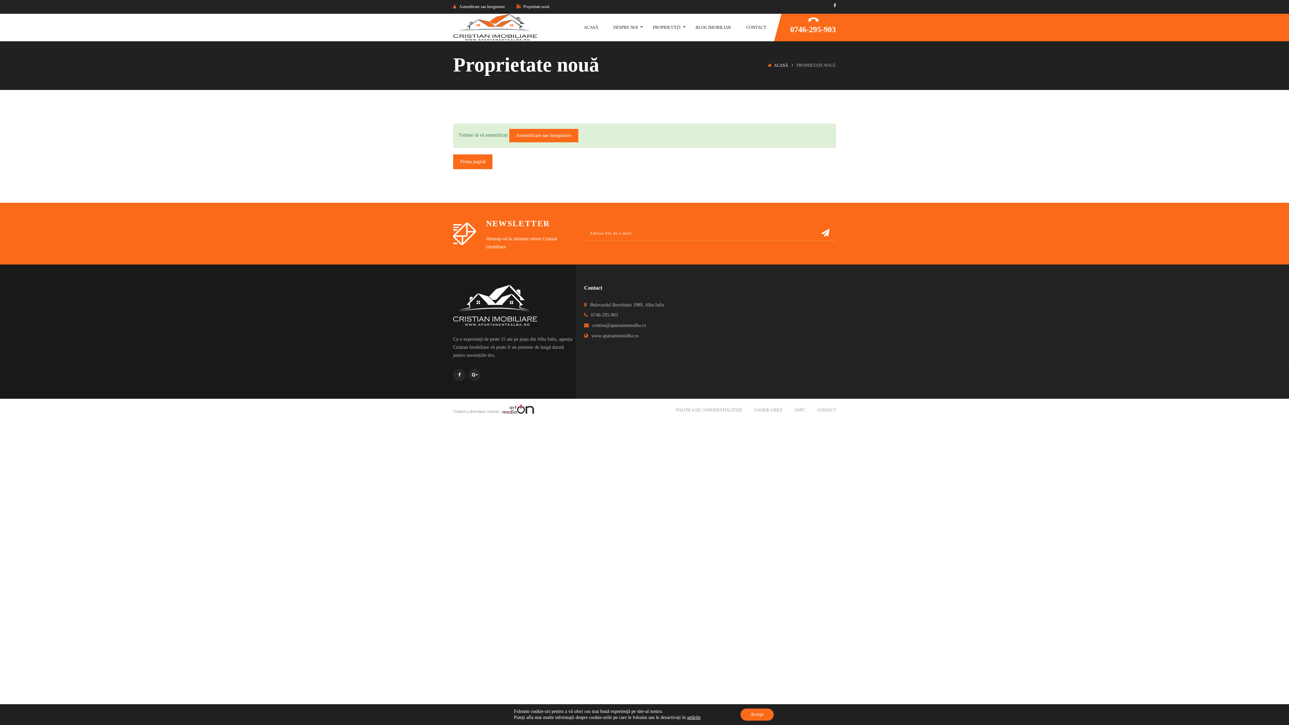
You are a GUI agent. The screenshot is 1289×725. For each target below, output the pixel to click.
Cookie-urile (768, 410)
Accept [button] (757, 714)
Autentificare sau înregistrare (543, 135)
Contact (826, 410)
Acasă (781, 65)
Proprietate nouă (535, 6)
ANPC (799, 410)
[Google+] (475, 375)
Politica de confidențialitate (709, 410)
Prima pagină (472, 161)
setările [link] (694, 717)
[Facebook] (834, 5)
